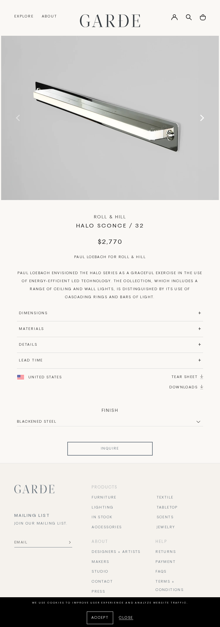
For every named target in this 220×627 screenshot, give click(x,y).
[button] (203, 19)
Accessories (107, 527)
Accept (100, 618)
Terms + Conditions (170, 586)
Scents (165, 517)
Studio (100, 571)
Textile (165, 497)
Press (98, 592)
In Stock (102, 517)
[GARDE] (110, 20)
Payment (166, 562)
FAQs (161, 571)
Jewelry (166, 527)
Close (126, 618)
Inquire (110, 448)
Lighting (102, 507)
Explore (24, 16)
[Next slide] (201, 118)
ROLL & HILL (110, 217)
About (49, 16)
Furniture (104, 497)
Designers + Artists (116, 552)
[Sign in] (174, 19)
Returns (166, 552)
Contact (102, 582)
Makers (100, 562)
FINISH (110, 411)
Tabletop (167, 507)
